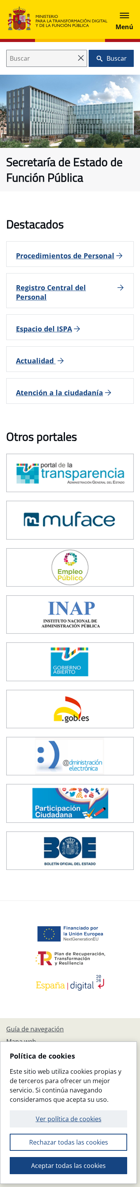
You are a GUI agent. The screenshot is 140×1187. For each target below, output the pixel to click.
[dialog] (68, 1112)
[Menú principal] (124, 19)
